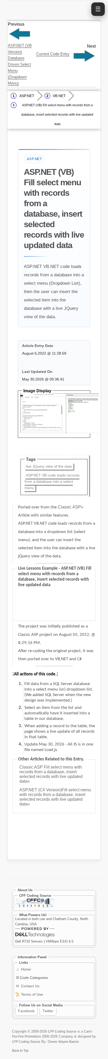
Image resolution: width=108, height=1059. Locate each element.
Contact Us (27, 986)
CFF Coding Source (62, 1031)
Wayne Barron (68, 1041)
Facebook (26, 1011)
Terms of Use (29, 994)
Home (24, 969)
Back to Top (20, 1050)
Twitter (47, 1011)
